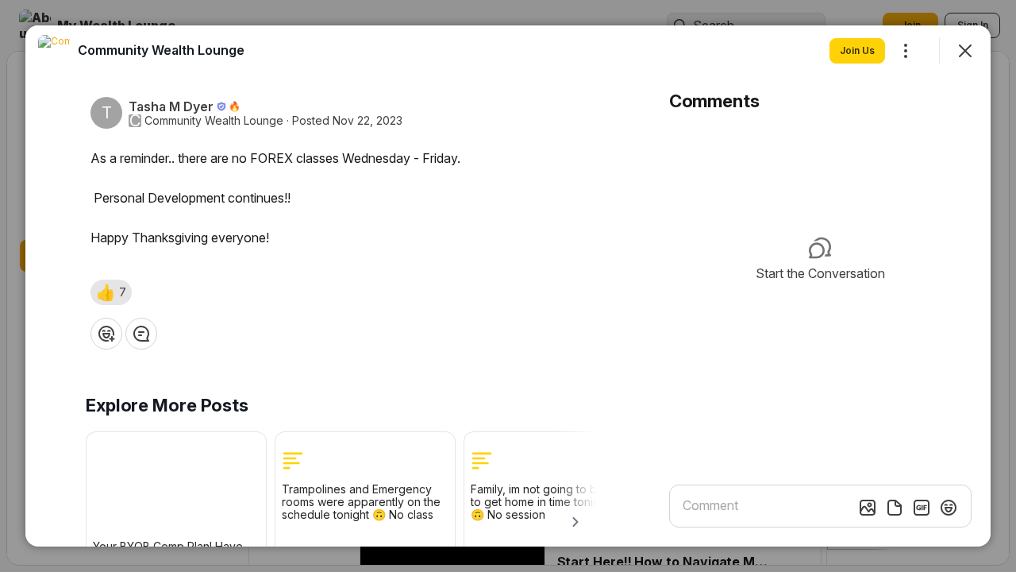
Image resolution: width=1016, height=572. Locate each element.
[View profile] (54, 51)
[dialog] (508, 286)
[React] (106, 334)
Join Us (857, 50)
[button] (111, 292)
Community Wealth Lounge (213, 120)
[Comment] (141, 334)
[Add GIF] (921, 507)
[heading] (161, 50)
